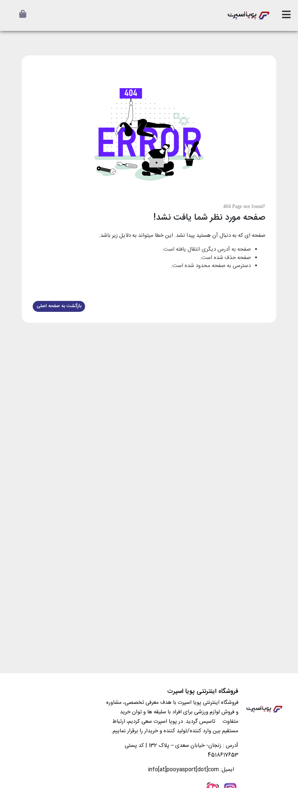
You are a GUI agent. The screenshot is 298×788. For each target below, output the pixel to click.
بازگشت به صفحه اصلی (59, 306)
